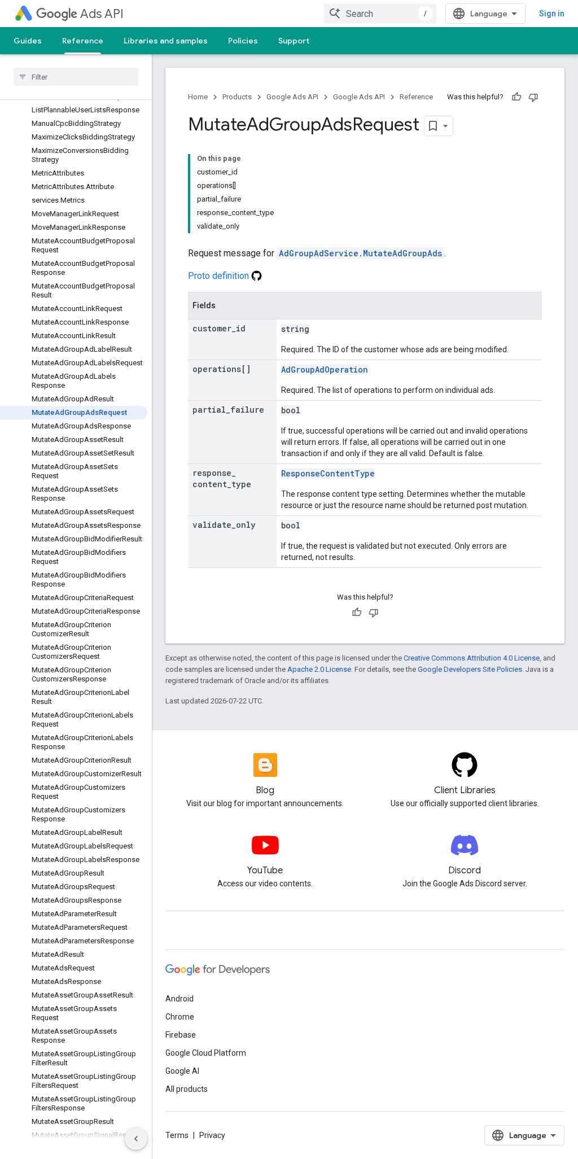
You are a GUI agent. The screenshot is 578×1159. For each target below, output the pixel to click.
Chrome (179, 1016)
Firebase (180, 1034)
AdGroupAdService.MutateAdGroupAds (360, 253)
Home (198, 97)
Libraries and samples (166, 41)
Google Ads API (292, 97)
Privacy (212, 1135)
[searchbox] (76, 77)
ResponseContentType (328, 473)
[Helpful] (516, 97)
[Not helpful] (533, 97)
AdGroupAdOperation (324, 369)
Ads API (102, 13)
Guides (28, 41)
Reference (82, 41)
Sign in (551, 13)
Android (179, 998)
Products (237, 97)
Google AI (182, 1070)
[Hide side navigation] (136, 1138)
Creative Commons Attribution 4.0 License (472, 658)
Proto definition (219, 275)
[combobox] (379, 13)
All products (186, 1089)
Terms (177, 1135)
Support (293, 41)
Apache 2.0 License (319, 669)
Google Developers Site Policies (470, 669)
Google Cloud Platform (205, 1052)
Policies (243, 41)
